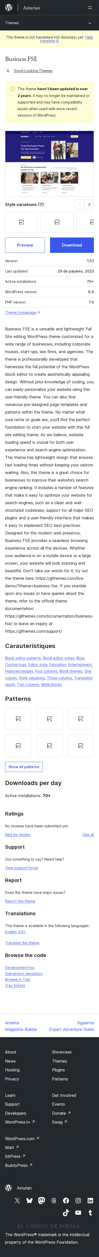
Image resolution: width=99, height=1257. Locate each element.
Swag (60, 1122)
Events (58, 1104)
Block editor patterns (23, 658)
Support (12, 1104)
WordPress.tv (20, 1122)
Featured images (19, 671)
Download (72, 245)
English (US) (15, 932)
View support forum (21, 868)
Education (58, 664)
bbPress (15, 1156)
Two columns (28, 684)
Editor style (37, 664)
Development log (19, 967)
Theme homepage (20, 312)
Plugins (58, 1069)
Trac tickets (15, 985)
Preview (25, 245)
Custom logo (15, 664)
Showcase (62, 1052)
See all (88, 834)
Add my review (17, 834)
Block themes (70, 671)
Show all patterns (23, 767)
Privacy (12, 1078)
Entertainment (80, 664)
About (10, 1052)
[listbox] (49, 732)
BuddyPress (19, 1165)
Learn (10, 1095)
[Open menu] (91, 7)
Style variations (32, 678)
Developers (15, 1113)
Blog (80, 658)
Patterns (60, 1078)
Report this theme (20, 901)
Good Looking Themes (33, 71)
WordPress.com (22, 1138)
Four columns (46, 671)
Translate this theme (22, 943)
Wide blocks (51, 684)
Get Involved (64, 1095)
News (10, 1061)
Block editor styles (58, 658)
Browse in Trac (17, 979)
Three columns (59, 678)
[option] (18, 719)
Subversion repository (24, 973)
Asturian (24, 1188)
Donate (61, 1113)
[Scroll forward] (89, 204)
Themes (12, 23)
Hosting (12, 1069)
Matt (12, 1147)
